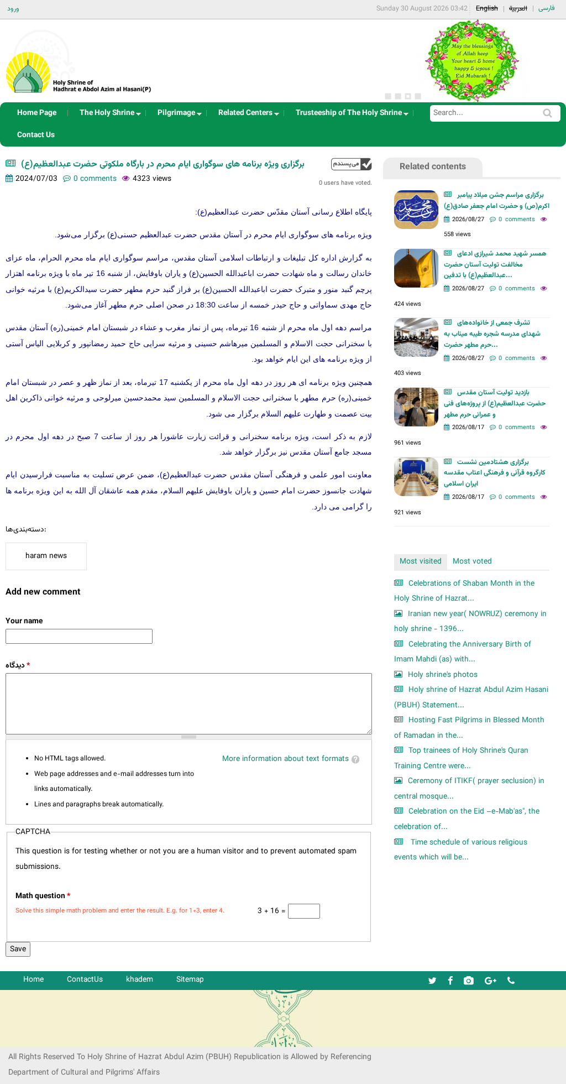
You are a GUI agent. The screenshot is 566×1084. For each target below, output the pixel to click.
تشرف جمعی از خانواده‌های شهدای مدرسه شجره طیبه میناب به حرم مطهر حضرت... (492, 334)
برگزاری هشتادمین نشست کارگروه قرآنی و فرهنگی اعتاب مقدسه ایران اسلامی (495, 473)
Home (33, 980)
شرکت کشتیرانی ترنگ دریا (38, 1038)
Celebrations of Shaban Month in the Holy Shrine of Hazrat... (464, 591)
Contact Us (36, 135)
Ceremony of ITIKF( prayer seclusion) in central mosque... (469, 788)
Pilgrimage (173, 115)
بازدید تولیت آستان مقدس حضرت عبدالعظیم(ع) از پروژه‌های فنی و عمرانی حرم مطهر (495, 403)
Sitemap (190, 980)
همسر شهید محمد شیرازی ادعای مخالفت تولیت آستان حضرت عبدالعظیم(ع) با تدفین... (495, 265)
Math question (42, 896)
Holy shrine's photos (443, 675)
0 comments (95, 179)
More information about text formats (285, 759)
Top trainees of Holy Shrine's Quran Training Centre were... (461, 758)
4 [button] (418, 96)
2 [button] (398, 96)
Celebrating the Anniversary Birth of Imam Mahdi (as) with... (462, 652)
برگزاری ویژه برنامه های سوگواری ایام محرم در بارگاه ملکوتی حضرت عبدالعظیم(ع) (163, 164)
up (351, 164)
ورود (13, 8)
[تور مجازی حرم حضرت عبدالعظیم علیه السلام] (44, 90)
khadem (139, 980)
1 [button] (388, 96)
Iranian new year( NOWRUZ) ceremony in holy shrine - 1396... (470, 621)
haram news (46, 556)
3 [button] (408, 96)
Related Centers (242, 115)
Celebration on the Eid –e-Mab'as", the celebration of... (466, 819)
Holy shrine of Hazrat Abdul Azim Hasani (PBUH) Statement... (471, 697)
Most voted (472, 561)
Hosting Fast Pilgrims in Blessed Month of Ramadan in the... (469, 728)
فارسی (546, 8)
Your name (24, 621)
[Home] (79, 57)
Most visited (421, 561)
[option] (471, 60)
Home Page (36, 113)
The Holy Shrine (103, 115)
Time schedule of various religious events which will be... (460, 850)
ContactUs (85, 980)
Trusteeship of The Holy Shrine (345, 115)
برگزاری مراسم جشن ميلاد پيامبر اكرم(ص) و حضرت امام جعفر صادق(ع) (496, 201)
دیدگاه (18, 665)
